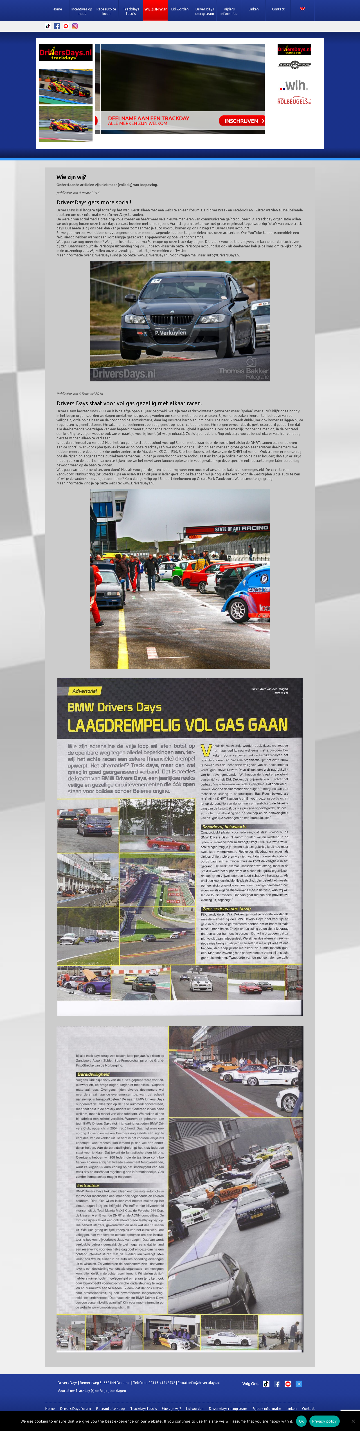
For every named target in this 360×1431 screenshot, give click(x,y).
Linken (254, 9)
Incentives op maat (81, 11)
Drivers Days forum (75, 1408)
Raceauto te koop (106, 11)
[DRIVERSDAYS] (66, 53)
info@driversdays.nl (204, 1383)
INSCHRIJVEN (235, 121)
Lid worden (180, 9)
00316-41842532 (161, 1383)
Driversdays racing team (204, 11)
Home (57, 9)
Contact (278, 9)
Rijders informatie (229, 11)
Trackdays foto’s (131, 11)
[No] (353, 1421)
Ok (301, 1421)
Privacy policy (324, 1421)
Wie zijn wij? (155, 9)
